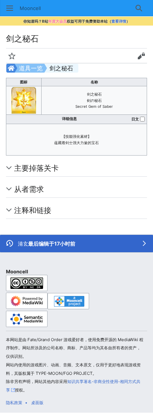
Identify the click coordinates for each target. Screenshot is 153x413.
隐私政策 (14, 402)
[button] (9, 8)
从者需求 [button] (29, 189)
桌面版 (37, 402)
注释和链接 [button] (32, 210)
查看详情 (118, 21)
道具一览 (31, 68)
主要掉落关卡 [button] (36, 168)
